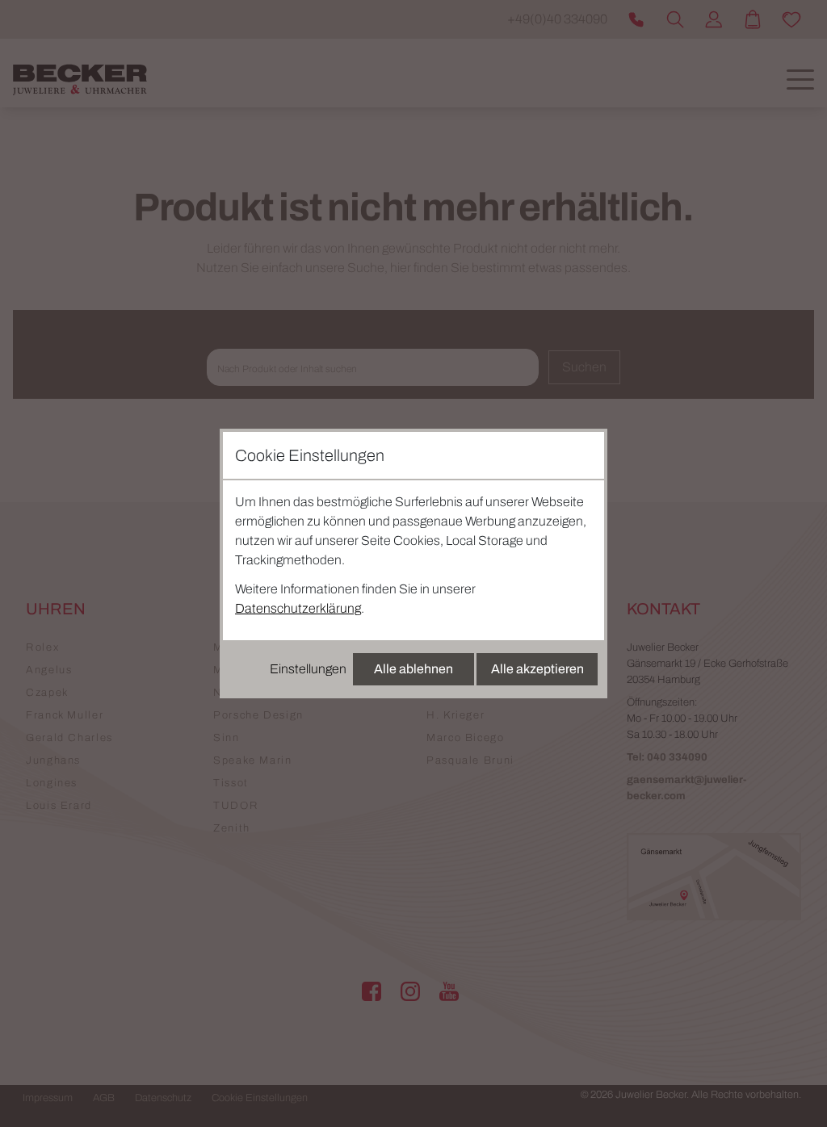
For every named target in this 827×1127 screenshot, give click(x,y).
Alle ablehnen (413, 669)
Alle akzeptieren (537, 669)
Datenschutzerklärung (298, 608)
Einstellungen (308, 669)
